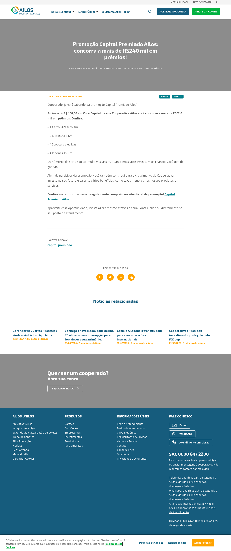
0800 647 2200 (193, 453)
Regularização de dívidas (132, 437)
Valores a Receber (128, 441)
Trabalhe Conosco (23, 437)
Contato (121, 445)
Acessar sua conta (173, 11)
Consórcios (71, 428)
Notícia (164, 96)
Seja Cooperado (63, 388)
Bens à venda (21, 450)
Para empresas (74, 445)
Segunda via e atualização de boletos (35, 432)
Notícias (17, 445)
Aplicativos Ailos (22, 424)
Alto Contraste (202, 2)
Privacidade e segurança (132, 458)
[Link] (131, 277)
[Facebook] (99, 277)
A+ (217, 2)
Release (178, 96)
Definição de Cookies (151, 542)
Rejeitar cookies (177, 542)
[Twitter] (110, 277)
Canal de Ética (125, 450)
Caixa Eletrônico (126, 432)
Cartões (69, 424)
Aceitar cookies (203, 542)
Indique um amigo (24, 428)
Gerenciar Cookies (23, 458)
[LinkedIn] (120, 277)
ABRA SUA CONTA (206, 11)
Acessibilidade (180, 2)
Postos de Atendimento (131, 428)
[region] (115, 543)
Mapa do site (20, 454)
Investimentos (73, 437)
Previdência (72, 441)
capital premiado (59, 245)
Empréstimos (73, 432)
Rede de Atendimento (130, 424)
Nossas (61, 11)
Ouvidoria (123, 454)
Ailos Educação (22, 441)
